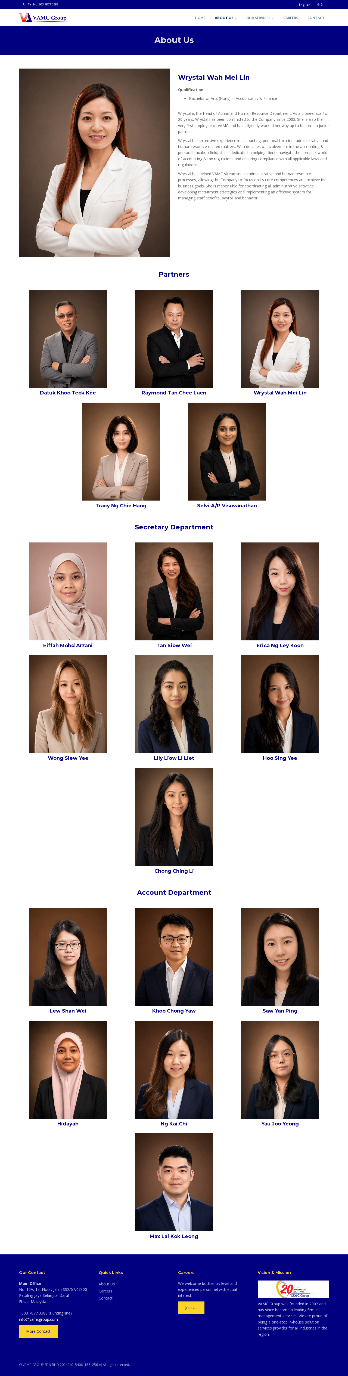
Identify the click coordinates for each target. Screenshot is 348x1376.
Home (200, 17)
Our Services (258, 17)
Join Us (191, 1307)
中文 (320, 4)
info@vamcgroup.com (38, 1319)
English (304, 4)
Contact (316, 17)
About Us (224, 17)
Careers (290, 17)
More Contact (38, 1331)
